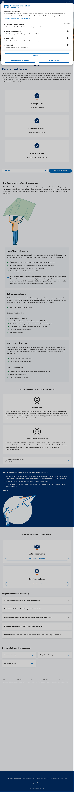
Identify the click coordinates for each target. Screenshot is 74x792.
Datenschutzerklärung (11, 18)
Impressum (24, 18)
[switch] (68, 31)
